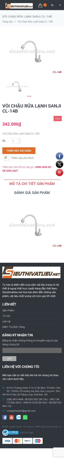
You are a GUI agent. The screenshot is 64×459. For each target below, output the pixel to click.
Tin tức (6, 315)
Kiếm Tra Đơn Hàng (13, 326)
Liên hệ (6, 321)
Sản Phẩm (8, 310)
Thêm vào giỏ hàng (19, 150)
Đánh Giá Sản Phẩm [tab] (32, 193)
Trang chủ (7, 21)
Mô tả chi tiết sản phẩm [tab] (32, 184)
